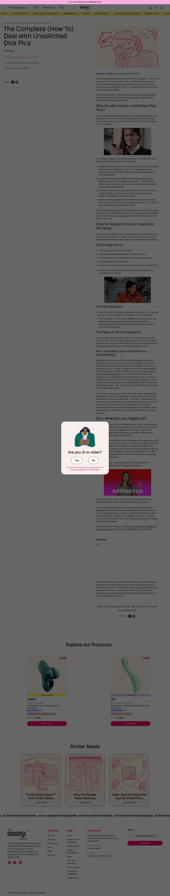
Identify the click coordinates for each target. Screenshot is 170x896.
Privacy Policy (94, 470)
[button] (77, 460)
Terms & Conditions (78, 470)
